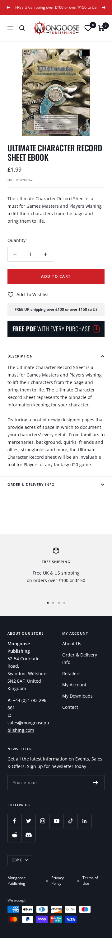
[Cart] (101, 28)
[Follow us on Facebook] (14, 821)
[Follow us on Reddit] (14, 835)
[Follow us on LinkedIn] (84, 821)
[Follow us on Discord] (28, 835)
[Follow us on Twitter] (28, 821)
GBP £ (17, 860)
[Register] (95, 782)
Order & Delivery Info (31, 484)
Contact (70, 707)
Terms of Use (90, 880)
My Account (74, 685)
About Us (71, 644)
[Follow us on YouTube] (56, 821)
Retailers (71, 673)
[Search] (22, 28)
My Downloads (77, 696)
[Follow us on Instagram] (42, 821)
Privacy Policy (57, 880)
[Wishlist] (88, 28)
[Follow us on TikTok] (70, 821)
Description (20, 356)
